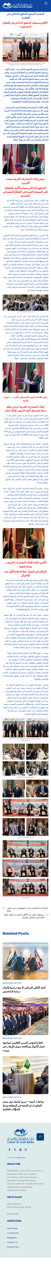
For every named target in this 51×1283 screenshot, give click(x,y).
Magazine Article (12, 983)
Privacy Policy (13, 1247)
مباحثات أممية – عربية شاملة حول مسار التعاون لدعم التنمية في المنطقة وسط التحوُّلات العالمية (23, 1105)
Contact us (12, 1242)
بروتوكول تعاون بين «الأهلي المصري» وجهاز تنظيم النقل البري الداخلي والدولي (24, 916)
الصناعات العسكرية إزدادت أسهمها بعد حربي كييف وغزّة (27, 909)
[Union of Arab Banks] (17, 7)
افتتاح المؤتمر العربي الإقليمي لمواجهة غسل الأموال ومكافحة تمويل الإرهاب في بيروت (24, 1046)
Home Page (12, 1228)
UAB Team (21, 1157)
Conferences (13, 1233)
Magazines (12, 1237)
